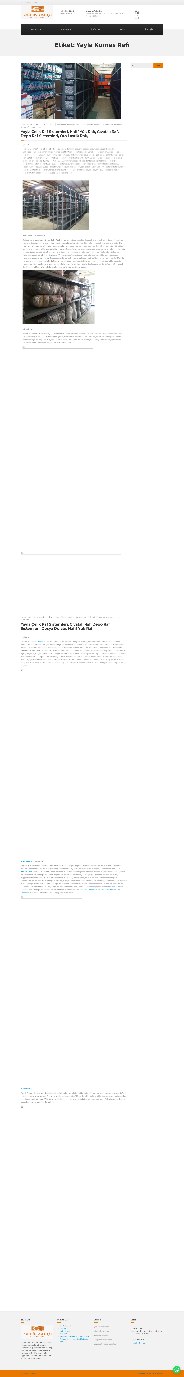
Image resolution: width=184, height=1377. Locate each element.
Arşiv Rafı (63, 1334)
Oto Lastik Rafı (103, 889)
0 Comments (36, 127)
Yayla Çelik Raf (62, 124)
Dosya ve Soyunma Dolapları (105, 1344)
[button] (176, 1370)
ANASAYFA (36, 29)
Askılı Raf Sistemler (87, 889)
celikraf (51, 124)
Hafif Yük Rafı (65, 1331)
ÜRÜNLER (95, 29)
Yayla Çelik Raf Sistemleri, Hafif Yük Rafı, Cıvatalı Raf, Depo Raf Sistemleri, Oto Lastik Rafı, (70, 133)
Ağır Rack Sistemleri (101, 1335)
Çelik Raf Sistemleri (101, 1326)
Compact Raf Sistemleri (103, 1339)
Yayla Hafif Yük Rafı (110, 124)
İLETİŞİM (149, 29)
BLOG (122, 29)
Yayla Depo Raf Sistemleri (92, 124)
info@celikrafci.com (140, 1343)
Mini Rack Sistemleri (101, 1331)
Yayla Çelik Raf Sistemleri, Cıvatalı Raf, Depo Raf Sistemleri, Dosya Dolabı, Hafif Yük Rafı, (65, 626)
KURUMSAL (66, 29)
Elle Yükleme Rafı (66, 1326)
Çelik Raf (39, 641)
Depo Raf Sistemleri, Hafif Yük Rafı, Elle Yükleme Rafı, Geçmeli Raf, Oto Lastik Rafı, (74, 1339)
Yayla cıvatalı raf (75, 124)
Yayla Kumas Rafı (109, 617)
